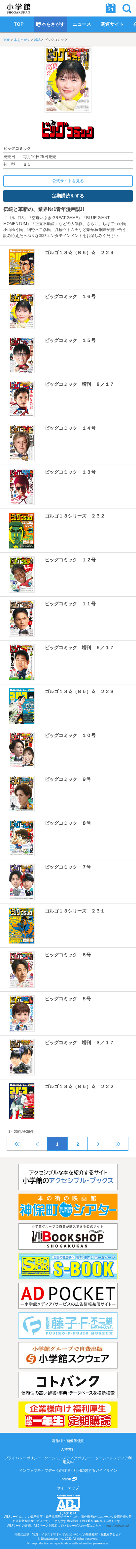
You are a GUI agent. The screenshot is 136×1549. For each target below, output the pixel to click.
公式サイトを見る (68, 181)
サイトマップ (68, 1488)
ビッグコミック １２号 (70, 559)
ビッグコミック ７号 (68, 867)
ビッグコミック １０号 (70, 735)
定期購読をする (68, 195)
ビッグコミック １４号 (70, 428)
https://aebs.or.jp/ (117, 1525)
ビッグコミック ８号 (68, 823)
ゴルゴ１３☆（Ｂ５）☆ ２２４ (79, 252)
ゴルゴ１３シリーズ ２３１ (75, 910)
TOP (6, 40)
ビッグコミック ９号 (68, 779)
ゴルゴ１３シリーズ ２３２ (75, 515)
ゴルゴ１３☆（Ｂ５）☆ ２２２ (79, 1086)
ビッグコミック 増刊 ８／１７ (79, 384)
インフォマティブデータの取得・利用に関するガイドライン (68, 1470)
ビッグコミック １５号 (70, 340)
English (65, 1479)
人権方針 (68, 1449)
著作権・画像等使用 (68, 1441)
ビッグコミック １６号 (70, 296)
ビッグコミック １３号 (70, 472)
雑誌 (37, 40)
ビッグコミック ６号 (68, 954)
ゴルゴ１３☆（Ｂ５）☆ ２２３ (79, 691)
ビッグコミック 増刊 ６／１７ (79, 647)
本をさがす (22, 40)
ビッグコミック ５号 (68, 998)
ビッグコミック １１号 (70, 603)
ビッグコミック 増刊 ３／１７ (79, 1042)
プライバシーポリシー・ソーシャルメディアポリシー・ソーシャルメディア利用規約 (68, 1460)
